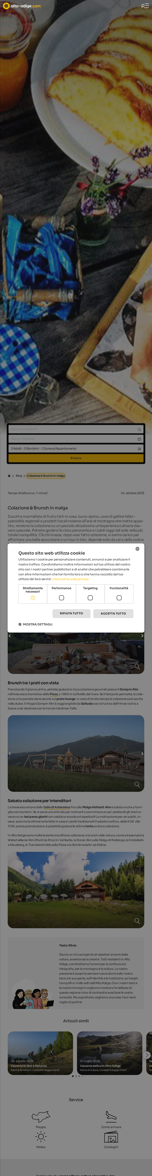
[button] (35, 624)
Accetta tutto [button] (113, 613)
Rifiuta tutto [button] (71, 613)
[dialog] (76, 588)
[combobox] (138, 549)
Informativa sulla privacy (70, 579)
